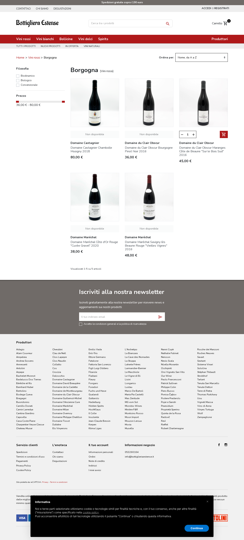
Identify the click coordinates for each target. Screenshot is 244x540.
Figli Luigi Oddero (98, 368)
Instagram (226, 445)
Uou (199, 398)
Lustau (128, 387)
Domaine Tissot (61, 420)
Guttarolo (94, 398)
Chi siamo (42, 8)
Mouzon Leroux (133, 420)
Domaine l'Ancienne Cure (66, 402)
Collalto (56, 364)
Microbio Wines (133, 405)
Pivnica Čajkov (168, 394)
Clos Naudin (59, 360)
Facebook (219, 445)
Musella (129, 428)
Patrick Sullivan (169, 383)
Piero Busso (167, 390)
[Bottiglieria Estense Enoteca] (37, 23)
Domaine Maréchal (62, 405)
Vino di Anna (204, 405)
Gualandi (94, 394)
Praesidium (167, 405)
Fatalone (93, 360)
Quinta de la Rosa (171, 413)
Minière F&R (131, 409)
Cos (54, 368)
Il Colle (92, 413)
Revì (163, 420)
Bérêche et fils (24, 383)
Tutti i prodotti (26, 46)
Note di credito (97, 461)
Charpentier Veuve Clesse (30, 424)
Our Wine (166, 375)
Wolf (200, 413)
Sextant (201, 360)
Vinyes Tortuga (205, 409)
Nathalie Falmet (169, 353)
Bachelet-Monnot (25, 375)
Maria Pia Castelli (134, 394)
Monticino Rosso (134, 413)
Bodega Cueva (24, 394)
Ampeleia (21, 357)
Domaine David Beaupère (66, 383)
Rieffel (164, 424)
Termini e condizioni (58, 482)
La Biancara (131, 353)
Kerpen (92, 424)
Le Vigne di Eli (132, 375)
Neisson (165, 357)
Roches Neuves (205, 353)
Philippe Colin (168, 387)
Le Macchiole (132, 372)
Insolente (94, 417)
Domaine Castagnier (63, 379)
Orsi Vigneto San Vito (173, 372)
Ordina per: (166, 57)
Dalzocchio (58, 375)
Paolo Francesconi (171, 379)
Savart (200, 357)
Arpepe (20, 372)
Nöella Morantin (170, 364)
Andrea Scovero (25, 360)
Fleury (92, 379)
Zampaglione (204, 417)
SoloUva (202, 368)
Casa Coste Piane (25, 420)
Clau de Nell (59, 353)
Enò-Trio (93, 353)
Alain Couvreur (24, 353)
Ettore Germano (97, 357)
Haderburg (94, 402)
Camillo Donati (24, 405)
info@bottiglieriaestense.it (139, 456)
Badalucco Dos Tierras (28, 379)
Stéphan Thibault (206, 372)
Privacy (45, 482)
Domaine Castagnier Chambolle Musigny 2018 (91, 149)
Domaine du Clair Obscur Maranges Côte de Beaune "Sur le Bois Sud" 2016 (202, 151)
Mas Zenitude (132, 398)
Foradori (93, 387)
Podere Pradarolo (170, 398)
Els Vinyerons (59, 428)
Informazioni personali (101, 452)
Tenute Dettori (205, 387)
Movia (128, 424)
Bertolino (21, 390)
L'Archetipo (131, 349)
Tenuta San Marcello (208, 383)
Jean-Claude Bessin (99, 420)
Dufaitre (56, 424)
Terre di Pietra (204, 390)
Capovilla (21, 417)
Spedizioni (21, 452)
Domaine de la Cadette (65, 387)
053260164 (132, 452)
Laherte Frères (132, 364)
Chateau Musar (24, 428)
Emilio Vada (95, 349)
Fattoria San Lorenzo (100, 364)
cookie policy (91, 512)
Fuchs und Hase (97, 390)
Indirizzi (93, 465)
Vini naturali (92, 46)
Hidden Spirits (96, 405)
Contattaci (23, 8)
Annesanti (21, 364)
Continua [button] (197, 528)
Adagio (20, 349)
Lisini (128, 379)
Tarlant (201, 379)
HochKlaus (95, 409)
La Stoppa (130, 360)
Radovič (165, 417)
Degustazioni (62, 8)
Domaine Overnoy (62, 413)
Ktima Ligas (95, 428)
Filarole (93, 372)
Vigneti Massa (205, 402)
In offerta (72, 46)
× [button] (207, 501)
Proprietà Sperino (170, 409)
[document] (122, 512)
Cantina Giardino (25, 413)
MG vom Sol (131, 402)
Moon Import (132, 417)
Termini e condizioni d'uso (30, 456)
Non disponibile (94, 134)
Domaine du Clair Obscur (66, 394)
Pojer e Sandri (168, 402)
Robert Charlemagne (172, 428)
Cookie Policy (23, 470)
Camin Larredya (24, 409)
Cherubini (57, 349)
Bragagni (21, 398)
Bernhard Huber (24, 387)
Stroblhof (202, 375)
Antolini (20, 368)
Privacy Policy (23, 465)
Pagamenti (22, 461)
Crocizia (56, 372)
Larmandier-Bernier (135, 368)
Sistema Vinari (205, 364)
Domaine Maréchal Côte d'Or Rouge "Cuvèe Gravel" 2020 (94, 244)
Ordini (92, 456)
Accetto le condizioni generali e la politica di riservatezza (115, 323)
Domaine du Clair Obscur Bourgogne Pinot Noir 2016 (149, 149)
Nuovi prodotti (50, 46)
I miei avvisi (95, 470)
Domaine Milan (60, 409)
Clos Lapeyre (59, 357)
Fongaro (93, 383)
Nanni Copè (167, 349)
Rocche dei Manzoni (208, 349)
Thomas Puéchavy (207, 394)
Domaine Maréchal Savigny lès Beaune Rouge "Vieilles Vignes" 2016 (146, 245)
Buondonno (22, 402)
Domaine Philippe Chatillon (67, 417)
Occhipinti (166, 368)
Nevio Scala (167, 360)
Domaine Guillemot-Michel (67, 398)
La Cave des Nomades (137, 357)
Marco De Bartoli (134, 390)
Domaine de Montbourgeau (67, 390)
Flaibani (93, 375)
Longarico (130, 383)
